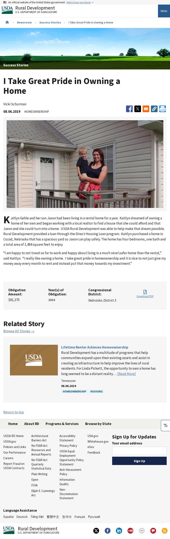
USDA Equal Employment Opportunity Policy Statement (72, 457)
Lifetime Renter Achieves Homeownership (94, 347)
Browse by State (98, 423)
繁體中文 (53, 517)
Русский (94, 517)
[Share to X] (137, 109)
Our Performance (14, 452)
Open (34, 480)
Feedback (93, 452)
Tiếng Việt (37, 517)
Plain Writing (39, 474)
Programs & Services (62, 423)
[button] (154, 109)
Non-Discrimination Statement (69, 494)
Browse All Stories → (18, 331)
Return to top (13, 412)
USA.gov (92, 436)
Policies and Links (14, 447)
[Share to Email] (146, 109)
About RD (31, 423)
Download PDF (145, 296)
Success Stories (50, 22)
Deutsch (22, 517)
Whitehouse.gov (98, 441)
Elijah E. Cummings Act (43, 493)
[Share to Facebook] (129, 109)
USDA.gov (9, 441)
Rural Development (36, 10)
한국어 (67, 517)
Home (13, 423)
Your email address (127, 443)
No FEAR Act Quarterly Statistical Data (41, 464)
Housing (96, 391)
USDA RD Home (13, 436)
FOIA (34, 485)
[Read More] (126, 373)
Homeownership (74, 391)
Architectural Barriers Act (39, 438)
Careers (8, 458)
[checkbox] (165, 425)
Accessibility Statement (67, 438)
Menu (164, 11)
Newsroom (24, 22)
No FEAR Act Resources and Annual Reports (41, 450)
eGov (90, 447)
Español (8, 517)
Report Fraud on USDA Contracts (13, 466)
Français (79, 517)
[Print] (162, 109)
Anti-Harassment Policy (70, 472)
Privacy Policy (68, 446)
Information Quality (67, 482)
